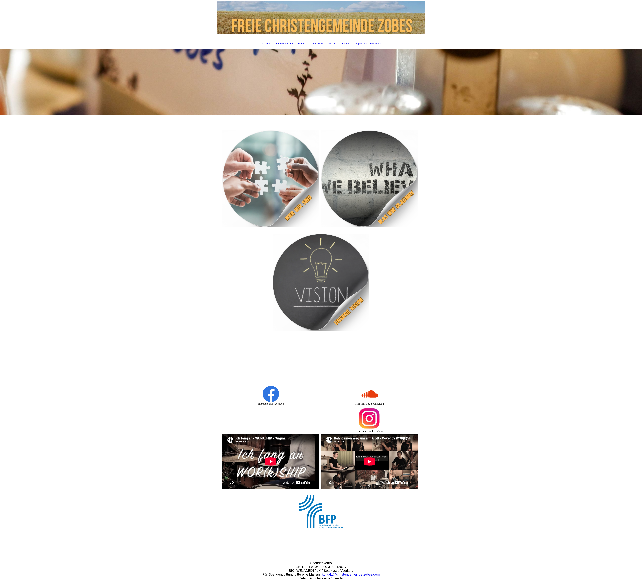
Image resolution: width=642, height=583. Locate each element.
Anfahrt (332, 43)
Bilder (301, 43)
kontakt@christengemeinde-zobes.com (351, 574)
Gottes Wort (316, 43)
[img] (321, 17)
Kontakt (346, 43)
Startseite (266, 43)
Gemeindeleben (284, 43)
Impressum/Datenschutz (368, 43)
